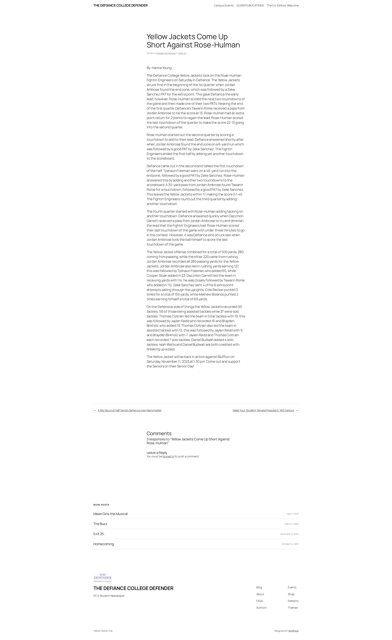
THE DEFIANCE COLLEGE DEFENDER (120, 5)
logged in (168, 456)
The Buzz (100, 524)
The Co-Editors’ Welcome (283, 5)
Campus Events (224, 5)
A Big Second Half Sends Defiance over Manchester (130, 410)
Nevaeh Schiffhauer (166, 53)
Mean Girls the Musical (110, 514)
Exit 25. (99, 534)
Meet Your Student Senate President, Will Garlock (263, 410)
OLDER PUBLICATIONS (250, 5)
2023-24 (182, 53)
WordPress (293, 630)
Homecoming (103, 544)
